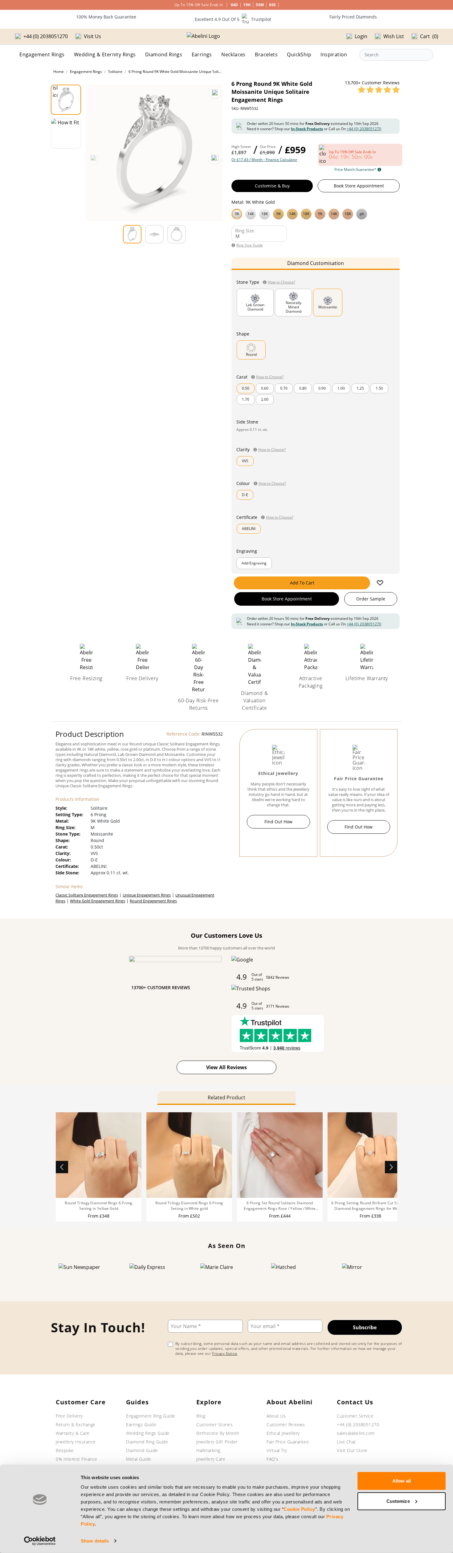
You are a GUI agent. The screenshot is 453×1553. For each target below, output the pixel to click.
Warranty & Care (73, 1433)
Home (58, 71)
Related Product (226, 1097)
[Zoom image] (214, 92)
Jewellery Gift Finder (217, 1442)
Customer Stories (214, 1424)
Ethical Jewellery (283, 1433)
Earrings (202, 54)
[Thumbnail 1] (66, 100)
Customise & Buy (272, 186)
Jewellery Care (210, 1459)
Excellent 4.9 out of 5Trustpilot (233, 19)
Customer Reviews (286, 1424)
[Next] (214, 158)
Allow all (401, 1480)
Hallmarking (208, 1450)
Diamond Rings (163, 54)
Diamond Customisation (315, 263)
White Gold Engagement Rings (97, 901)
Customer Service (355, 1416)
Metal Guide (138, 1459)
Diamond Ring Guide (147, 1442)
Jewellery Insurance (76, 1442)
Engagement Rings (41, 54)
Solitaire (115, 71)
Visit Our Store (352, 1450)
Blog (200, 1416)
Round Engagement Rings (153, 901)
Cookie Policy (299, 1509)
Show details (95, 1540)
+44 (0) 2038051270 (364, 128)
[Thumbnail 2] (66, 133)
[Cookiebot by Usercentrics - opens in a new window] (40, 1541)
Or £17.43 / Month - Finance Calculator (264, 159)
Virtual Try (277, 1450)
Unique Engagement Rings (147, 895)
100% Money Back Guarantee (106, 17)
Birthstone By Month (217, 1433)
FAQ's (273, 1459)
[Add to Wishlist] (380, 583)
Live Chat (346, 1442)
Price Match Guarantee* (355, 169)
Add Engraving (254, 563)
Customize (398, 1500)
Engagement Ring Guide (150, 1416)
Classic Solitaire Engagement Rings (86, 895)
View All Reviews (226, 1067)
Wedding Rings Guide (148, 1433)
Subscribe (365, 1327)
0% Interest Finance (76, 1459)
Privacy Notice (224, 1353)
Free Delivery (69, 1416)
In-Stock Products (307, 128)
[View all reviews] (379, 89)
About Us (276, 1416)
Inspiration (333, 54)
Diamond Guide (142, 1450)
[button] (315, 213)
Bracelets (266, 54)
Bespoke (65, 1450)
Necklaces (233, 54)
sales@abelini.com (356, 1433)
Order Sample (370, 599)
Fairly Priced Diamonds (353, 17)
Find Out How (278, 822)
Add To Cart (302, 583)
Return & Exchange (76, 1424)
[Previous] (94, 158)
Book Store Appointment (359, 186)
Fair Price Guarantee (288, 1442)
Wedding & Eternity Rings (105, 54)
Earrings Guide (141, 1424)
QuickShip (299, 54)
